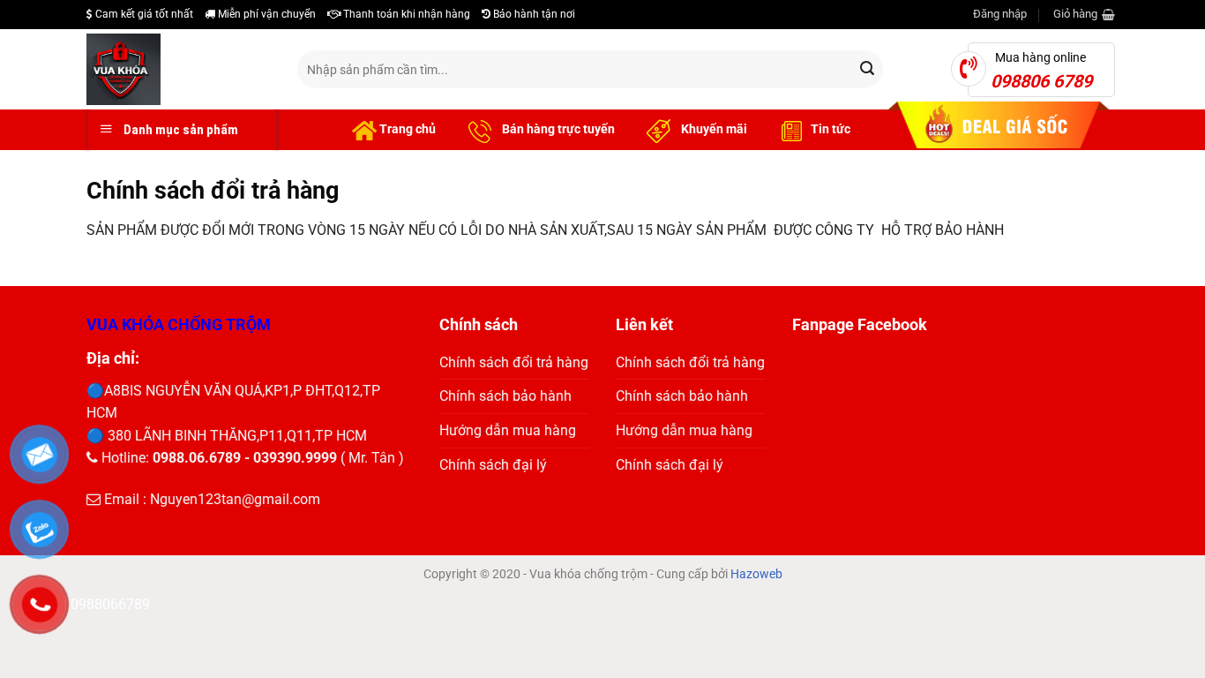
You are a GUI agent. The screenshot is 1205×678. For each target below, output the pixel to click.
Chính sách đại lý (493, 464)
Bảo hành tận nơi (532, 14)
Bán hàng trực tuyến (557, 129)
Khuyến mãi (712, 129)
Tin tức (830, 129)
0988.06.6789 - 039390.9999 (245, 457)
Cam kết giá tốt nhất (143, 14)
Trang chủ (406, 129)
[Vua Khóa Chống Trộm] (178, 69)
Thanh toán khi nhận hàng (405, 14)
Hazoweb (756, 574)
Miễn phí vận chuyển (265, 14)
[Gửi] (867, 70)
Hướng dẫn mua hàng (507, 430)
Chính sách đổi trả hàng (513, 362)
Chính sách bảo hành (505, 396)
